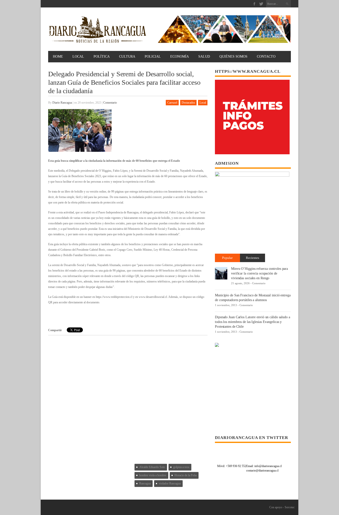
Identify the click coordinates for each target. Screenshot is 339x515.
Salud (204, 56)
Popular (227, 258)
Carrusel (172, 102)
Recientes (252, 258)
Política (102, 56)
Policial (153, 56)
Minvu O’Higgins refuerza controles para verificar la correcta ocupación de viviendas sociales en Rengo (259, 273)
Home (58, 56)
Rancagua (145, 483)
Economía (179, 56)
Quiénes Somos (233, 56)
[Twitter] (261, 4)
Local (78, 56)
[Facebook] (254, 4)
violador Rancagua (170, 483)
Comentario (110, 102)
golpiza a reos (181, 467)
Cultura (127, 56)
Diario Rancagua (62, 102)
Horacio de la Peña (185, 475)
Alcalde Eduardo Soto (152, 467)
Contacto (266, 56)
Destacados (188, 102)
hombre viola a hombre (152, 475)
